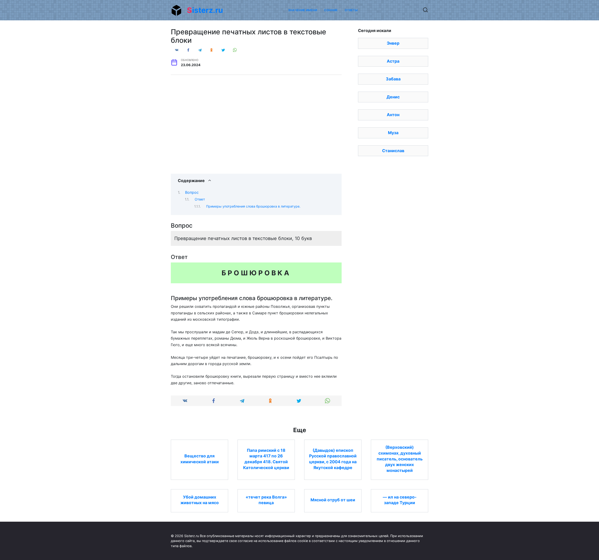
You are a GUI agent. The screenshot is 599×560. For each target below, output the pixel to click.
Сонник (331, 10)
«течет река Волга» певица (266, 499)
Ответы (351, 10)
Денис (393, 96)
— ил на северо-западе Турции (399, 499)
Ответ (200, 199)
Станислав (393, 150)
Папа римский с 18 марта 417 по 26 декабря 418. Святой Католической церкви (266, 459)
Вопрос (192, 192)
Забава (393, 78)
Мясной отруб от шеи (332, 499)
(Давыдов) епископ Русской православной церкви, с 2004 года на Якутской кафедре (333, 459)
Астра (393, 61)
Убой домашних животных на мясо (199, 499)
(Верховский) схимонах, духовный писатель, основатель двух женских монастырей (400, 459)
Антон (393, 114)
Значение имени (302, 10)
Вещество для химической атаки (199, 458)
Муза (393, 132)
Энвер (393, 43)
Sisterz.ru (205, 10)
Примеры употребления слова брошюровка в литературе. (253, 206)
